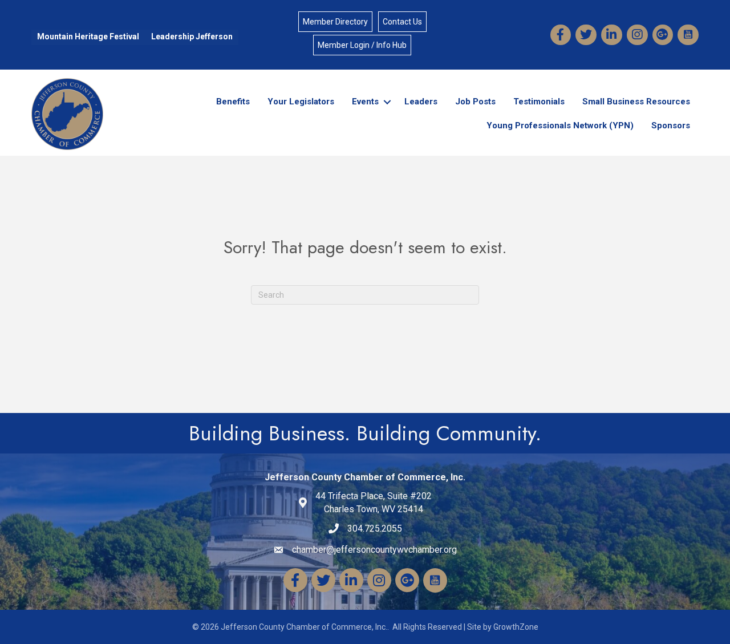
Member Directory (335, 21)
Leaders (420, 101)
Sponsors (670, 125)
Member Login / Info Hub (362, 45)
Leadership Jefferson (192, 36)
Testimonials (539, 101)
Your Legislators (300, 101)
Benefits (233, 101)
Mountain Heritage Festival (88, 36)
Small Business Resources (636, 101)
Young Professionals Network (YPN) (560, 125)
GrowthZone (515, 626)
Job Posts (475, 101)
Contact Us (402, 21)
